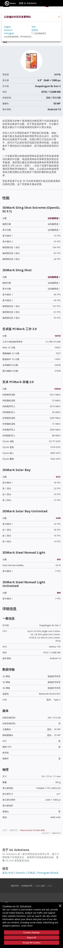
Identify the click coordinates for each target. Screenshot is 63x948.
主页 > (5, 830)
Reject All (31, 937)
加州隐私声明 (26, 885)
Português (9, 33)
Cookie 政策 (40, 885)
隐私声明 (14, 885)
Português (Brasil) (47, 872)
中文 (11, 872)
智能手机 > (14, 830)
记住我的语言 (40, 33)
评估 (32, 830)
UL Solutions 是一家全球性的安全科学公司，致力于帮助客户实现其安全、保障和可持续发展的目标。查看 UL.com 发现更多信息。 (30, 857)
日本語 (31, 872)
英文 (4, 872)
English (7, 26)
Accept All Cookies (31, 942)
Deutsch (20, 872)
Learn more (27, 925)
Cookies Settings (31, 932)
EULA (50, 885)
